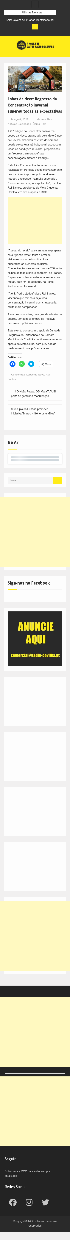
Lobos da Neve (35, 374)
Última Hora (39, 123)
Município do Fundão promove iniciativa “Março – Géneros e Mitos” (33, 411)
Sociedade (24, 123)
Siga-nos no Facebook (29, 583)
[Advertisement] (35, 220)
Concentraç (18, 374)
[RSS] (28, 32)
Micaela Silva (44, 119)
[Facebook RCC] (7, 32)
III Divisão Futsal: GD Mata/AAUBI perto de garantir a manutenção (33, 393)
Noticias (12, 123)
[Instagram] (14, 32)
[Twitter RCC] (21, 32)
